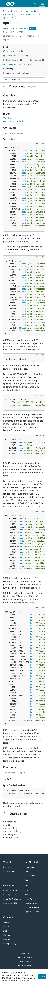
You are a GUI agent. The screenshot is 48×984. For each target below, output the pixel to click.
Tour (26, 871)
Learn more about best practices (17, 64)
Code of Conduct (32, 912)
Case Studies (9, 871)
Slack (5, 931)
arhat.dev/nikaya (31, 11)
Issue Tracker (30, 899)
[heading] (11, 4)
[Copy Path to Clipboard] (15, 17)
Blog (26, 895)
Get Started (31, 862)
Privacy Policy (24, 961)
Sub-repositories (10, 895)
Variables (7, 118)
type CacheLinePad (13, 121)
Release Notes (31, 903)
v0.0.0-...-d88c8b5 (15, 28)
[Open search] (35, 4)
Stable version (35, 60)
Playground (30, 867)
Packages (8, 885)
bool (24, 150)
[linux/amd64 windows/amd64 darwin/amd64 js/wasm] (35, 87)
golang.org (30, 14)
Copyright (24, 953)
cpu (11, 17)
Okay (42, 976)
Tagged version (12, 60)
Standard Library (10, 890)
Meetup (6, 939)
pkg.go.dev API (10, 903)
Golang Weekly (9, 943)
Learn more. (24, 980)
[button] (4, 51)
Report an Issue (24, 965)
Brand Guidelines (32, 907)
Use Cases (7, 867)
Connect (8, 917)
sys (4, 17)
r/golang (7, 935)
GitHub (6, 926)
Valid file (13, 51)
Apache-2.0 (16, 36)
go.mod (14, 51)
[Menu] (24, 79)
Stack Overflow (31, 875)
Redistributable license (15, 55)
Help (27, 880)
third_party (8, 14)
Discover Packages (11, 11)
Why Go (7, 862)
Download (29, 890)
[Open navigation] (42, 3)
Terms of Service (24, 957)
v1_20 (19, 14)
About (28, 885)
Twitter (6, 922)
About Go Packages (12, 899)
